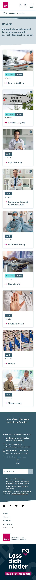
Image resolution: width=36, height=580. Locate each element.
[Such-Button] (30, 471)
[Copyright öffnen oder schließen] (31, 52)
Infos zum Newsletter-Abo (20, 494)
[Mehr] (18, 460)
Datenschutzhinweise (24, 492)
